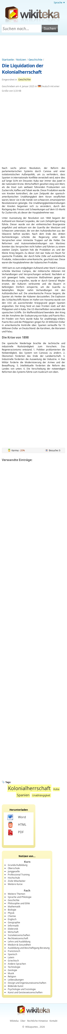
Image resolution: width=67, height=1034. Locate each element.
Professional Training (19, 874)
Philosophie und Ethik (19, 903)
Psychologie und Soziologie (22, 989)
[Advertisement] (33, 45)
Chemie (12, 916)
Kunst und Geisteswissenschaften (25, 992)
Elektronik (13, 928)
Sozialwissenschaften (19, 935)
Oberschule (14, 868)
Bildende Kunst (15, 986)
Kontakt (53, 1020)
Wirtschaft (13, 932)
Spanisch (12, 954)
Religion (12, 976)
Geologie (12, 970)
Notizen (21, 59)
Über (22, 1020)
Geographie (14, 922)
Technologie (14, 967)
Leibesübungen (16, 979)
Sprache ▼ (59, 2)
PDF (21, 832)
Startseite (8, 59)
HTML (22, 824)
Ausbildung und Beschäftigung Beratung (29, 947)
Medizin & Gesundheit (19, 944)
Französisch (14, 951)
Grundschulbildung (17, 865)
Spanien (23, 795)
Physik (11, 912)
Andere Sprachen (17, 963)
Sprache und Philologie (19, 897)
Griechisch (13, 960)
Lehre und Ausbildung (19, 941)
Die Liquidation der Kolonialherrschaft (22, 68)
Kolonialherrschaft (29, 788)
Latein (11, 957)
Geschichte (35, 59)
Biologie (12, 909)
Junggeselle (14, 871)
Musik (11, 973)
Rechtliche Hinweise (37, 1020)
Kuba (56, 789)
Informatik (13, 925)
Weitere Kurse (15, 884)
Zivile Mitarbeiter (16, 881)
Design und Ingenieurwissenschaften (27, 982)
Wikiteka (14, 1020)
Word (22, 817)
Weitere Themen (16, 893)
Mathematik (14, 906)
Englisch (12, 919)
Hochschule (14, 877)
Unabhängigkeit (41, 795)
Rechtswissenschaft (18, 938)
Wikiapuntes (31, 1026)
